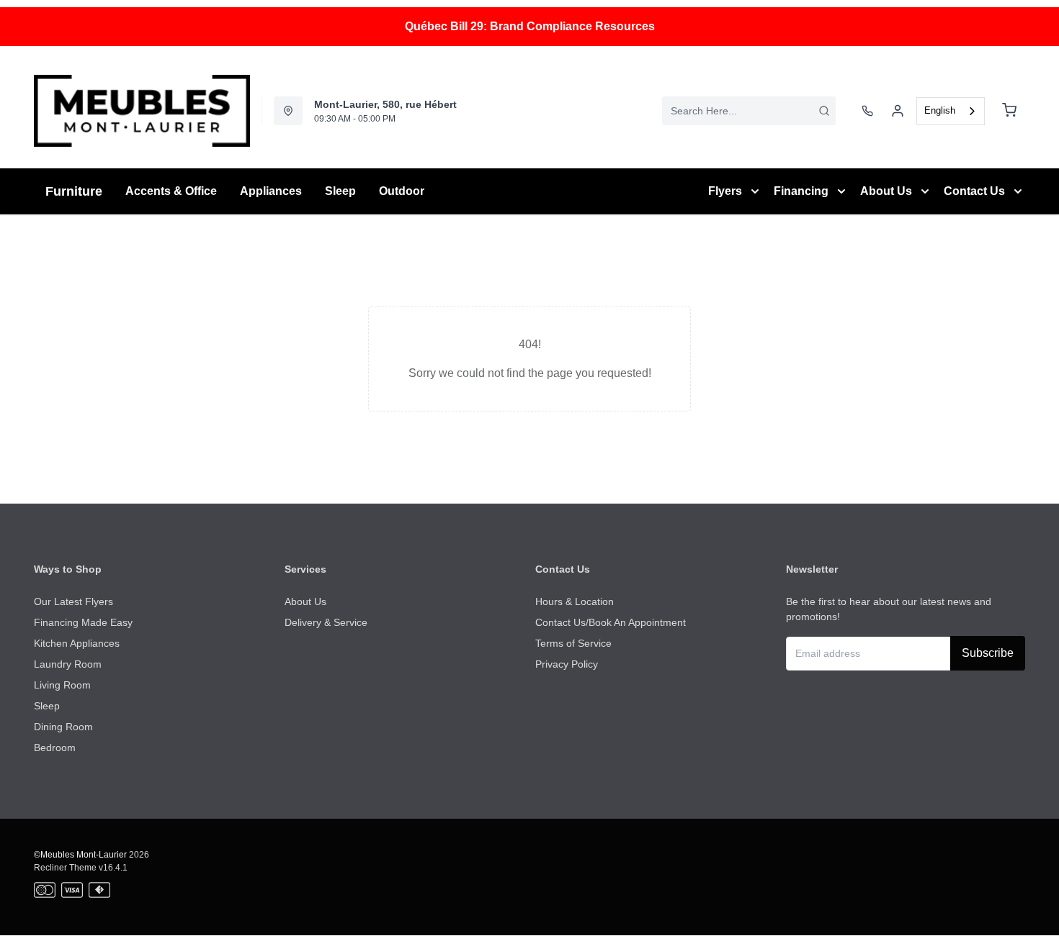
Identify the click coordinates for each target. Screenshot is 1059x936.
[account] (897, 111)
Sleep (47, 706)
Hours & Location (574, 601)
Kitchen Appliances (77, 643)
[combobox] (749, 110)
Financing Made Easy (83, 622)
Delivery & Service (326, 622)
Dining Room (63, 726)
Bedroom (55, 747)
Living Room (62, 685)
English (939, 110)
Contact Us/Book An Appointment (610, 622)
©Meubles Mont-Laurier (80, 855)
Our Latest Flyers (73, 601)
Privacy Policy (566, 664)
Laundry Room (68, 664)
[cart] (1009, 110)
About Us (305, 601)
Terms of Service (573, 643)
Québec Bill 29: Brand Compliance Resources (530, 26)
